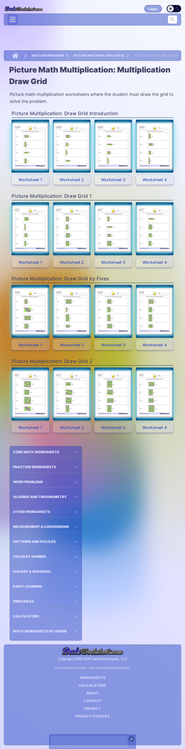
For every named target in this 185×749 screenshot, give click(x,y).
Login (153, 9)
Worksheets (93, 678)
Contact (92, 701)
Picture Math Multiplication (99, 55)
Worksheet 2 (72, 179)
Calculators (92, 685)
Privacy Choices (92, 716)
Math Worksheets (48, 55)
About (92, 693)
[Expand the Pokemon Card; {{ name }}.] (30, 146)
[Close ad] (131, 739)
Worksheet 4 (155, 179)
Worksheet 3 (113, 179)
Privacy (92, 708)
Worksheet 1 (30, 179)
